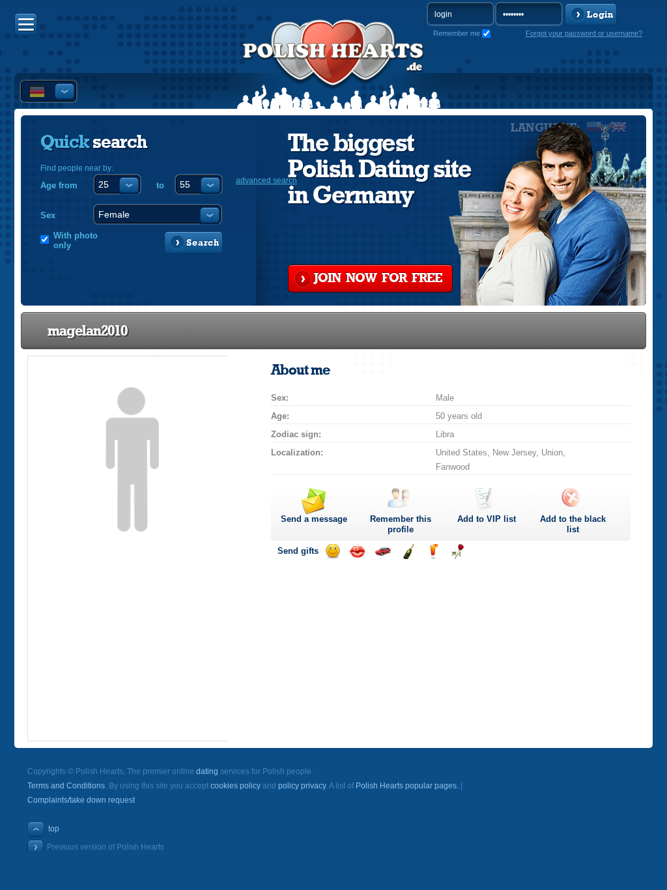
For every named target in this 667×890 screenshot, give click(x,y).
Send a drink (432, 551)
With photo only (75, 240)
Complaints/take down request (81, 800)
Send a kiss (357, 551)
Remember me (456, 33)
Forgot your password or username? (584, 33)
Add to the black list (573, 524)
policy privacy (302, 785)
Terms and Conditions (66, 785)
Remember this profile (400, 524)
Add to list (486, 519)
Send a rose (457, 551)
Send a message (314, 519)
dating (207, 771)
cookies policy (235, 785)
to (160, 185)
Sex (47, 215)
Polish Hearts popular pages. (407, 785)
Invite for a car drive (383, 551)
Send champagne (408, 551)
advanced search (266, 180)
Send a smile (332, 551)
